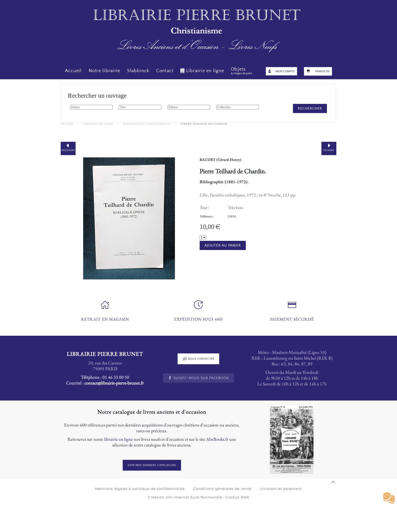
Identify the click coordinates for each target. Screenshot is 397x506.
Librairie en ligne (205, 70)
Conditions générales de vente (222, 488)
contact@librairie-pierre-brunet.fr (114, 383)
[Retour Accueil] (198, 31)
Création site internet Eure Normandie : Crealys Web (198, 497)
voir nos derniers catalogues (152, 465)
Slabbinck (138, 70)
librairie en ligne (118, 439)
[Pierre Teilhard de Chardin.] (129, 218)
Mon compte (285, 71)
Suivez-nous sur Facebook (201, 378)
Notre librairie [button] (104, 70)
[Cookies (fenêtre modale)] (389, 498)
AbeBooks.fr (217, 439)
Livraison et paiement (281, 488)
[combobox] (91, 107)
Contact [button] (165, 70)
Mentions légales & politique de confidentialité (140, 488)
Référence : (206, 216)
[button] (333, 482)
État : (204, 207)
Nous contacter (201, 358)
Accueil (73, 70)
